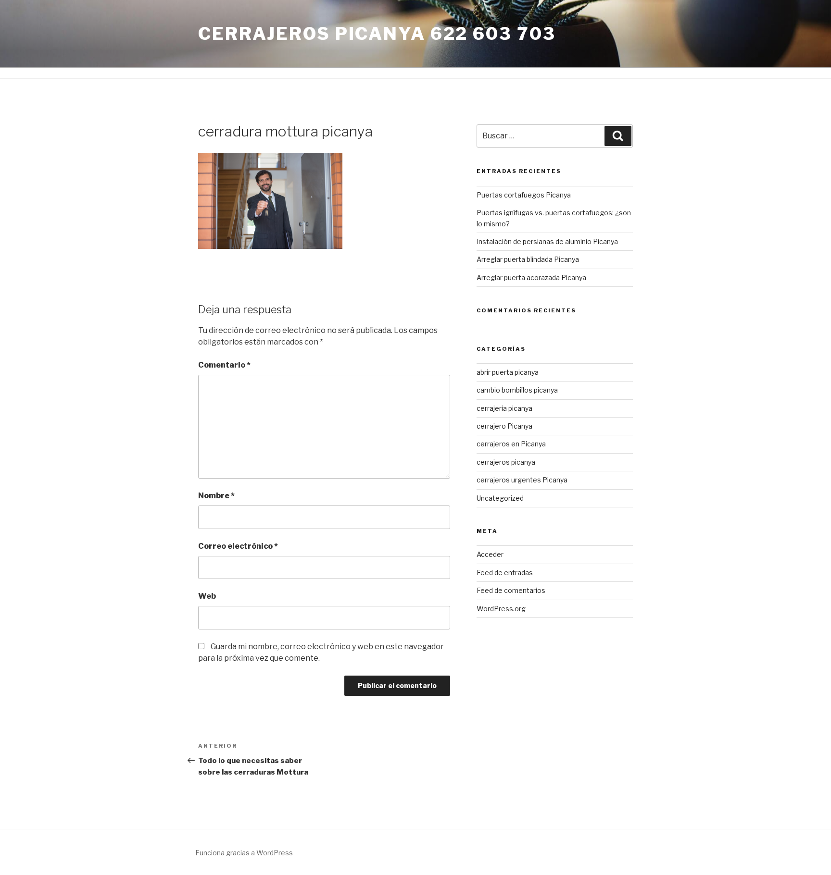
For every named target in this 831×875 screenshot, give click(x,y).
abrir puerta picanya (508, 372)
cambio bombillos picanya (517, 390)
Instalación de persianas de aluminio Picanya (547, 241)
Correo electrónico (238, 546)
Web (207, 596)
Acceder (490, 554)
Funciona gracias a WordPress (244, 853)
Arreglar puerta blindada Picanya (528, 259)
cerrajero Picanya (504, 426)
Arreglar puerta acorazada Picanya (531, 277)
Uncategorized (500, 498)
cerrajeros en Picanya (511, 444)
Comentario (224, 365)
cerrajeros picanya (506, 462)
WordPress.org (501, 608)
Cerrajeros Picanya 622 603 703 (376, 33)
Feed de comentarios (511, 590)
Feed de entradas (505, 572)
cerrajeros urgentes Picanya (522, 480)
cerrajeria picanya (504, 408)
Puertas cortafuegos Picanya (524, 195)
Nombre (216, 495)
